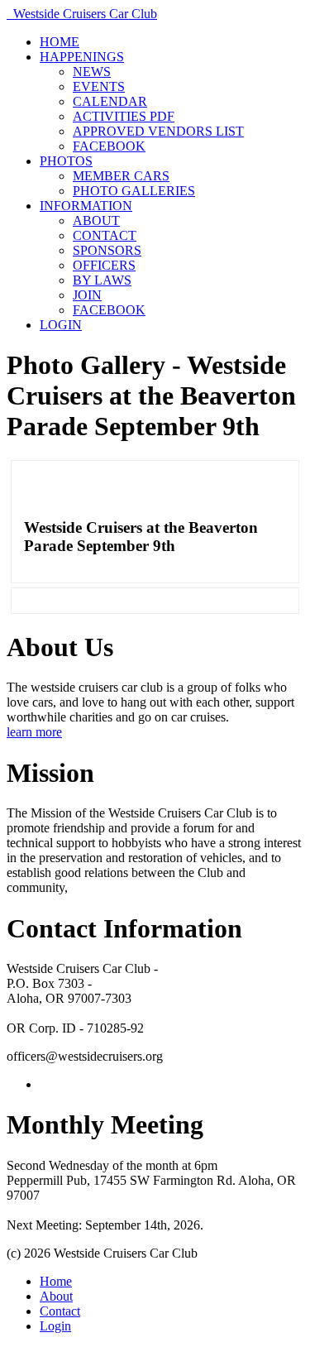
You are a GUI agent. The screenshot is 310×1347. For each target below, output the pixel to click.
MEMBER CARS (121, 176)
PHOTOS (66, 161)
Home (56, 1281)
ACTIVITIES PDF (123, 116)
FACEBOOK (109, 146)
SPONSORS (107, 250)
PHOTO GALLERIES (134, 191)
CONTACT (104, 235)
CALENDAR (110, 101)
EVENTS (99, 86)
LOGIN (61, 325)
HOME (59, 42)
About (56, 1296)
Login (55, 1326)
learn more (34, 732)
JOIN (87, 295)
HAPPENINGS (82, 57)
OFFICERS (104, 265)
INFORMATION (86, 206)
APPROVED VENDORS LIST (158, 131)
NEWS (92, 72)
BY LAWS (102, 280)
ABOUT (96, 220)
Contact (60, 1311)
